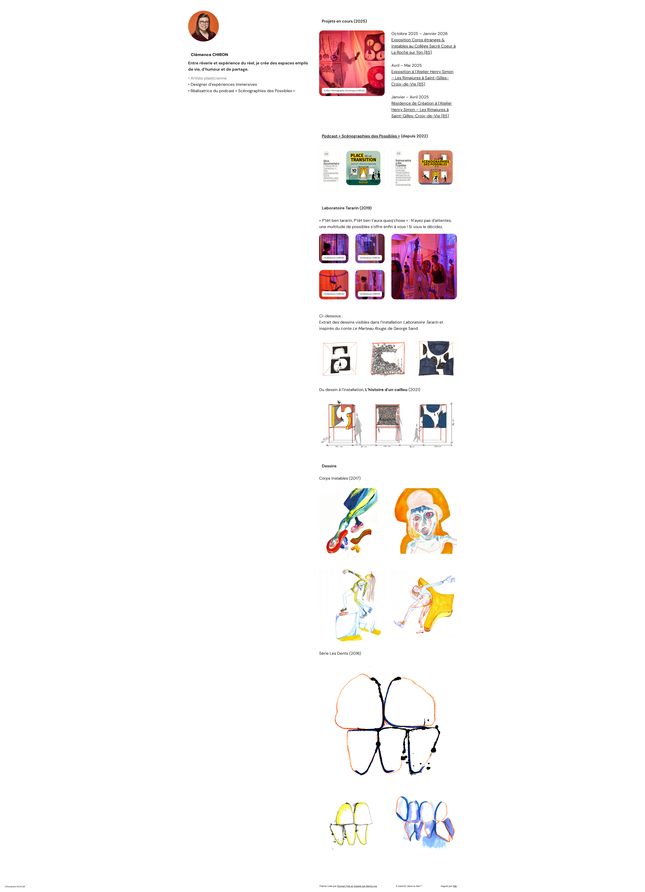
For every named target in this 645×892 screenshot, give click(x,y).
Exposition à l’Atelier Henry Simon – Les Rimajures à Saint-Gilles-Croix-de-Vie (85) (422, 78)
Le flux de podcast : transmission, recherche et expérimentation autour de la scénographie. (403, 176)
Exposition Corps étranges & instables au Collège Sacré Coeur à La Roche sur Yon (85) (423, 46)
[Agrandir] (380, 34)
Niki (455, 886)
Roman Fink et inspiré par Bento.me (357, 886)
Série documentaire (331, 162)
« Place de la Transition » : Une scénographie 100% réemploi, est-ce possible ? (331, 173)
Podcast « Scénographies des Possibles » (361, 136)
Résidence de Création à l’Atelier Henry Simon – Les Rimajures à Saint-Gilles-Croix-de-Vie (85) (421, 109)
